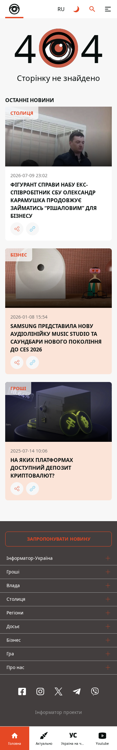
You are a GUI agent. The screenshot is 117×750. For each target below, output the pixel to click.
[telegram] (77, 691)
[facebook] (22, 691)
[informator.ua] (14, 9)
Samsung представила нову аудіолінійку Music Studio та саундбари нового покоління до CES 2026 (56, 337)
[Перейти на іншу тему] (77, 9)
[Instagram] (40, 691)
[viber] (95, 691)
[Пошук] (92, 9)
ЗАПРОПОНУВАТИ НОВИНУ (58, 539)
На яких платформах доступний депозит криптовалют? (41, 467)
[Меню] (108, 9)
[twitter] (58, 691)
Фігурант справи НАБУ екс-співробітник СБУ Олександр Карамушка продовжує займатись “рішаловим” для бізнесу (53, 200)
